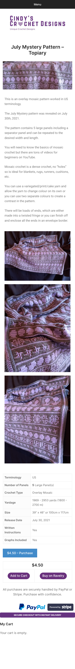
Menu (37, 4)
